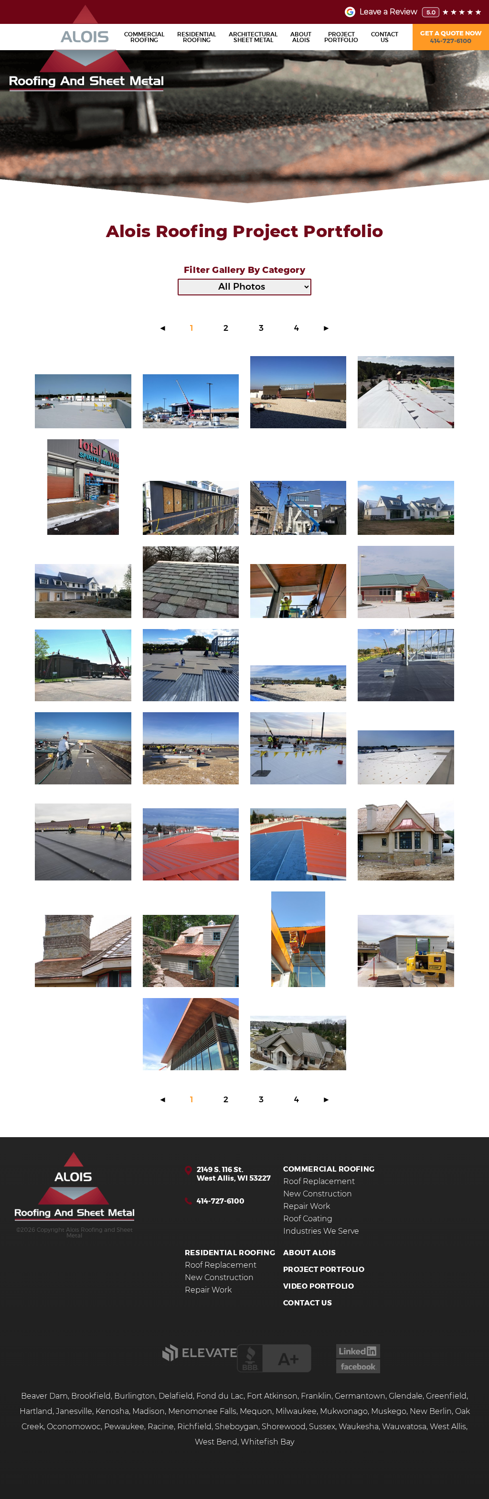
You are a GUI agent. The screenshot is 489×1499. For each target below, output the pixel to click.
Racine (161, 1427)
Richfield (194, 1427)
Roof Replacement (319, 1181)
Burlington (134, 1396)
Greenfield (446, 1396)
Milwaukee (296, 1411)
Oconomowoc (74, 1427)
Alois (300, 37)
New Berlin (431, 1411)
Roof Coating (307, 1219)
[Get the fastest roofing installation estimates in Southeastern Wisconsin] (74, 1187)
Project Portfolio (324, 1269)
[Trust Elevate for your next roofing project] (199, 1359)
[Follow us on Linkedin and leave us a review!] (358, 1355)
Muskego (388, 1411)
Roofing (144, 37)
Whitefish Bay (267, 1442)
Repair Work (306, 1206)
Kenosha (112, 1411)
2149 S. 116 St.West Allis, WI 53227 (234, 1174)
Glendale (406, 1396)
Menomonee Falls (202, 1411)
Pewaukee (124, 1427)
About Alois (310, 1253)
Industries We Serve (321, 1231)
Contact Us (307, 1303)
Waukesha (359, 1427)
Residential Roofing (230, 1253)
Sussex (322, 1427)
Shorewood (284, 1427)
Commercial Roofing (329, 1169)
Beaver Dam (44, 1396)
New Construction (317, 1194)
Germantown (360, 1396)
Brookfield (91, 1396)
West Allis (448, 1427)
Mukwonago (344, 1411)
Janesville (74, 1411)
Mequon (256, 1411)
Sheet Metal (253, 37)
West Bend (216, 1442)
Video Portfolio (318, 1286)
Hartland (36, 1411)
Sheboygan (236, 1427)
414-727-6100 (220, 1201)
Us (384, 37)
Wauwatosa (404, 1427)
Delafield (176, 1396)
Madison (148, 1411)
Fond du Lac (220, 1396)
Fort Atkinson (272, 1396)
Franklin (316, 1396)
